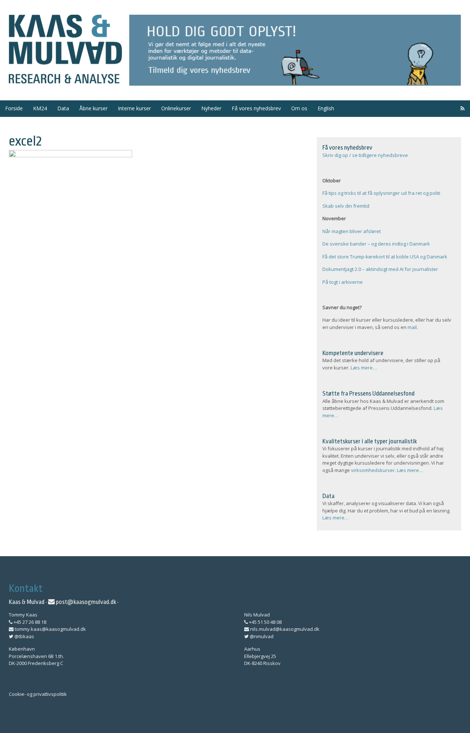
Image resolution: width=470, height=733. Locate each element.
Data (63, 108)
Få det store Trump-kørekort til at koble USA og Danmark (384, 256)
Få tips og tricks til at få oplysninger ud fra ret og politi (381, 193)
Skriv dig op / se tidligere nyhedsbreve (365, 155)
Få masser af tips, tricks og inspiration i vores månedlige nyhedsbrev (295, 50)
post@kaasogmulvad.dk (85, 601)
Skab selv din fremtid (345, 206)
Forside (14, 108)
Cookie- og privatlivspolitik (38, 694)
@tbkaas (23, 636)
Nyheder (211, 108)
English (326, 108)
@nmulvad (261, 636)
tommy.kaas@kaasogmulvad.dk (50, 629)
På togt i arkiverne (342, 282)
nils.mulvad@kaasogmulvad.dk (284, 629)
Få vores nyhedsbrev (256, 108)
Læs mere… (364, 367)
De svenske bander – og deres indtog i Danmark (376, 243)
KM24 (40, 108)
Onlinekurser (176, 108)
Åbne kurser (93, 108)
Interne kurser (134, 108)
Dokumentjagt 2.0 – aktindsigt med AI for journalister (380, 269)
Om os (299, 108)
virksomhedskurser (373, 470)
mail (412, 327)
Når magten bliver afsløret (351, 231)
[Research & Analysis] (65, 79)
